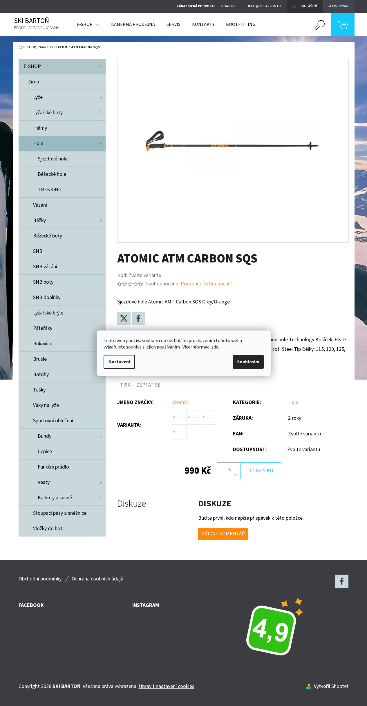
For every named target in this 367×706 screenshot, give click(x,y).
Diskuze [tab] (131, 504)
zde (214, 347)
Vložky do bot (47, 528)
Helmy (40, 128)
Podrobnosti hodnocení (206, 283)
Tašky (39, 390)
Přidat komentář (223, 533)
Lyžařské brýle (48, 313)
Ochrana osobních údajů (97, 578)
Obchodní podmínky (40, 578)
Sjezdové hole (53, 158)
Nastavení (119, 362)
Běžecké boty (47, 235)
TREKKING (50, 189)
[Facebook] (138, 318)
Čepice (45, 451)
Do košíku (260, 470)
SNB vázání (45, 266)
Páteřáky (42, 328)
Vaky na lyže (46, 405)
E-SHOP (32, 66)
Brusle (40, 359)
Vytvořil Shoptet (331, 686)
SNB (37, 251)
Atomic (180, 402)
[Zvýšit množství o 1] (235, 467)
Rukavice (42, 343)
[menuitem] (88, 24)
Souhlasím (248, 362)
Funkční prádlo (53, 467)
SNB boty (43, 282)
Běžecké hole (52, 174)
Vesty (44, 482)
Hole (38, 143)
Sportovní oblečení (53, 420)
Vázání (40, 205)
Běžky (39, 220)
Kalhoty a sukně (55, 497)
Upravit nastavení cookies (166, 686)
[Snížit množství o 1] (235, 475)
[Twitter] (124, 318)
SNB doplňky (46, 297)
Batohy (41, 374)
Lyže (38, 97)
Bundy (44, 436)
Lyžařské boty (48, 112)
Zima (33, 81)
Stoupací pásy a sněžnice (59, 513)
